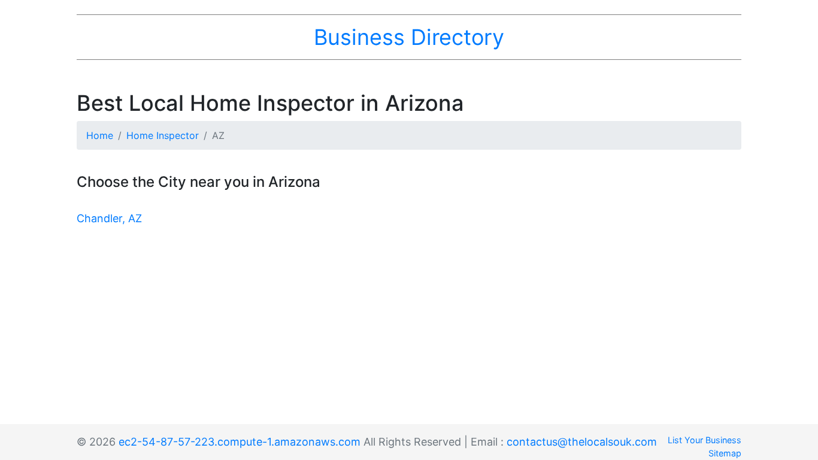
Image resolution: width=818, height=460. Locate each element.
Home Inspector (162, 135)
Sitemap (724, 453)
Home (99, 135)
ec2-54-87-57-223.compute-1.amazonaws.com (239, 441)
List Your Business (704, 440)
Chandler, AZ (109, 218)
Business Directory (409, 37)
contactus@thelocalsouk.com (582, 441)
